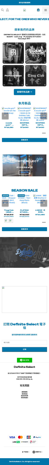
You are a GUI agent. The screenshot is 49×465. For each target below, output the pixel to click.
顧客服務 (24, 392)
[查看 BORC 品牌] (13, 53)
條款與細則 (24, 398)
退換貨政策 (24, 396)
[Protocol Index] (13, 75)
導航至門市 (24, 172)
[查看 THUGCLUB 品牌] (36, 75)
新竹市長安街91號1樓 (24, 377)
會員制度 (24, 394)
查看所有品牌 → (24, 92)
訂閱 (24, 349)
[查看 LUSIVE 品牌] (36, 53)
